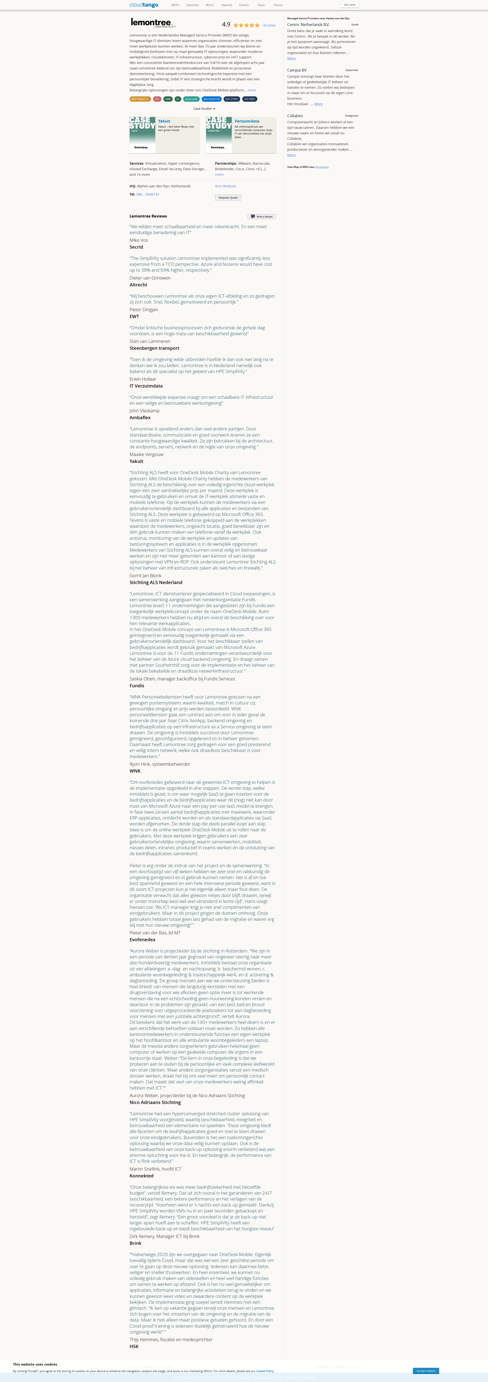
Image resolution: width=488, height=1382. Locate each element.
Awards (227, 5)
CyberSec (192, 5)
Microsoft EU (212, 99)
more (252, 90)
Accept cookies (426, 1371)
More (291, 58)
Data (261, 5)
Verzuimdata (247, 121)
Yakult (164, 121)
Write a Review (264, 216)
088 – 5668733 (147, 194)
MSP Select (138, 99)
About (278, 5)
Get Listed (349, 4)
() (269, 25)
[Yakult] (142, 152)
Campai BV (297, 70)
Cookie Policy (265, 1371)
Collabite (295, 115)
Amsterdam (322, 167)
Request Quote (228, 197)
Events (244, 5)
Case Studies (203, 108)
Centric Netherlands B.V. (308, 24)
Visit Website (225, 186)
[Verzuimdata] (219, 152)
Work (210, 5)
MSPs (175, 5)
